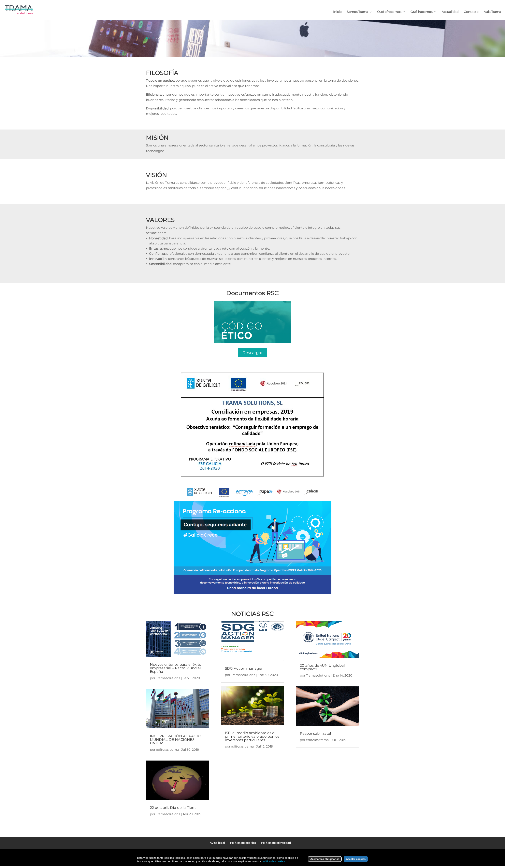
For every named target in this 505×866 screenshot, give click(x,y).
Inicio (337, 12)
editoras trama (167, 749)
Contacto (471, 12)
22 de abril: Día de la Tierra (173, 807)
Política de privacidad (276, 843)
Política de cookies (243, 843)
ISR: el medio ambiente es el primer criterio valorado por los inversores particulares (252, 736)
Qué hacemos (422, 12)
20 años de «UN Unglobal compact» (322, 667)
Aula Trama (492, 12)
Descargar (252, 352)
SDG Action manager (244, 668)
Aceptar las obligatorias (324, 859)
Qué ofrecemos (389, 12)
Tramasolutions (168, 678)
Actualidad (450, 12)
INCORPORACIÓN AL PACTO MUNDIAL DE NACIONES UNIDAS (175, 739)
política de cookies (273, 861)
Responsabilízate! (315, 733)
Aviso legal (217, 843)
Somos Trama (357, 12)
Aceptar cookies (356, 859)
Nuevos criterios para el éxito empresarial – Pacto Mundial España (175, 668)
